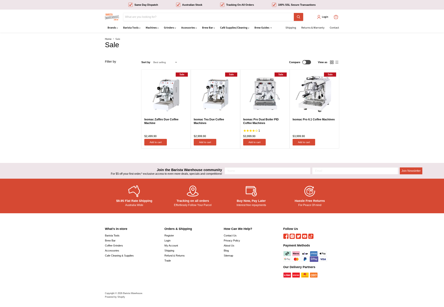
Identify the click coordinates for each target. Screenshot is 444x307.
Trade (167, 260)
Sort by (145, 62)
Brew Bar (208, 28)
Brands (112, 28)
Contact (334, 28)
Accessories (188, 28)
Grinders (169, 28)
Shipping (290, 28)
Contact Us (230, 235)
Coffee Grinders (114, 245)
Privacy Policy (232, 240)
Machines (151, 28)
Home (108, 39)
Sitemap (228, 255)
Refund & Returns (174, 255)
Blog (226, 250)
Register (169, 235)
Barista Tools (131, 28)
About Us (229, 245)
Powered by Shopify (115, 297)
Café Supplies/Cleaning (234, 28)
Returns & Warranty (313, 28)
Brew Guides (262, 28)
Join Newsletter (411, 170)
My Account (171, 245)
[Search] (298, 17)
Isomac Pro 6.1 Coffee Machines (314, 119)
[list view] (336, 62)
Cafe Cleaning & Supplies (119, 255)
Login (167, 240)
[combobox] (208, 17)
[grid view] (331, 62)
